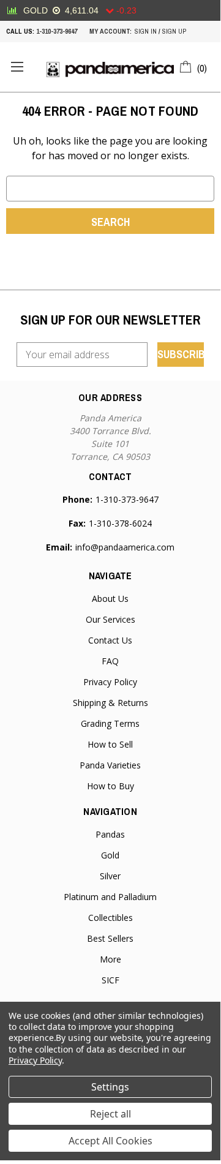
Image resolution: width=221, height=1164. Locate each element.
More (110, 959)
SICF (110, 980)
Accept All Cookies (110, 1140)
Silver (110, 876)
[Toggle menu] (17, 67)
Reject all (110, 1114)
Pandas (110, 834)
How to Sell (110, 744)
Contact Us (110, 640)
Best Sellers (110, 938)
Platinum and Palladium (110, 897)
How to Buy (110, 786)
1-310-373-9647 (56, 31)
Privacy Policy (110, 682)
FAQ (110, 661)
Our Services (110, 619)
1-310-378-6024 (120, 523)
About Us (110, 598)
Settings (110, 1087)
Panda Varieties (110, 765)
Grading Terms (110, 723)
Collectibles (110, 917)
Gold (110, 855)
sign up (174, 31)
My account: (110, 31)
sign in (146, 31)
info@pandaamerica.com (124, 547)
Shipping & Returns (110, 702)
